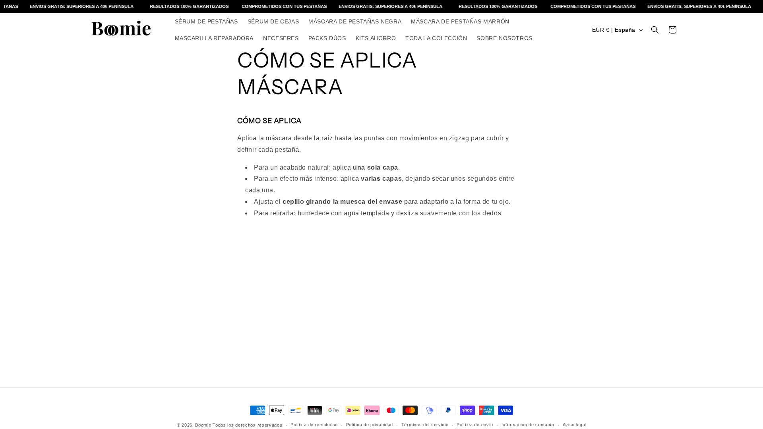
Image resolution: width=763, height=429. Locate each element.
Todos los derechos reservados (247, 425)
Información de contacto (528, 424)
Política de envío (475, 424)
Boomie (203, 425)
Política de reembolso (314, 424)
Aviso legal (575, 424)
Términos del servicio (425, 424)
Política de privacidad (369, 424)
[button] (655, 30)
